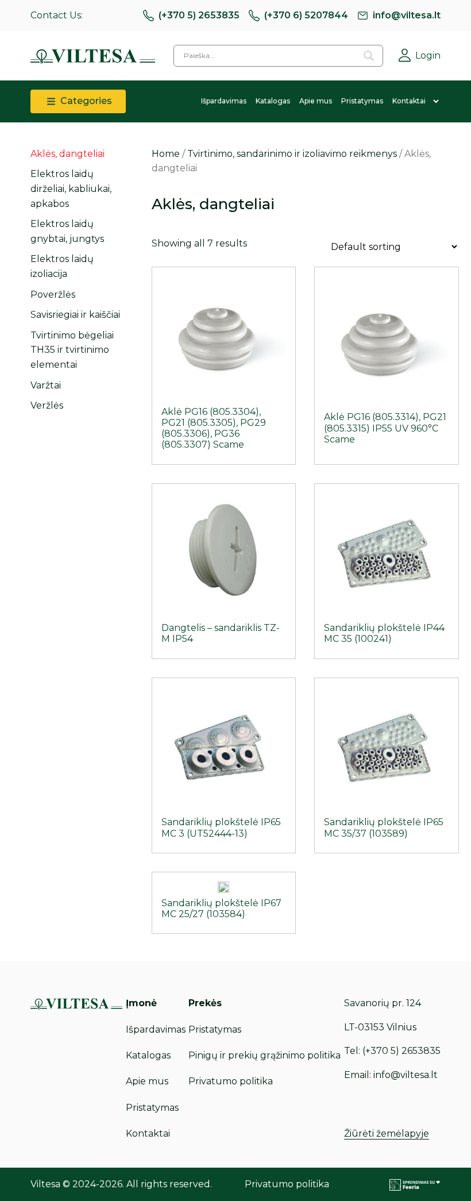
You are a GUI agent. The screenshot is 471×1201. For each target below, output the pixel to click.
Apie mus (315, 101)
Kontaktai (409, 101)
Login (428, 55)
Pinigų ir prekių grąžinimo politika (264, 1055)
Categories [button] (85, 100)
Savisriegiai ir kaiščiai (75, 314)
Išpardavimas (223, 101)
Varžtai (45, 385)
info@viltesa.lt (407, 15)
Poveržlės (52, 294)
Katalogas (273, 101)
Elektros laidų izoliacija (62, 266)
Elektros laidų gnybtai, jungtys (67, 231)
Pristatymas (362, 101)
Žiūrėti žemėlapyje (386, 1133)
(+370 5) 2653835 (199, 15)
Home (166, 153)
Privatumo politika (230, 1081)
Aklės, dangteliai (67, 153)
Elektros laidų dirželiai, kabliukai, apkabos (70, 188)
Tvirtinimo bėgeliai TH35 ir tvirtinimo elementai (72, 350)
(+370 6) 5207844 (306, 15)
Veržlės (46, 405)
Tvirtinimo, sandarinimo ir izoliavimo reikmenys (292, 153)
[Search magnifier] (369, 56)
